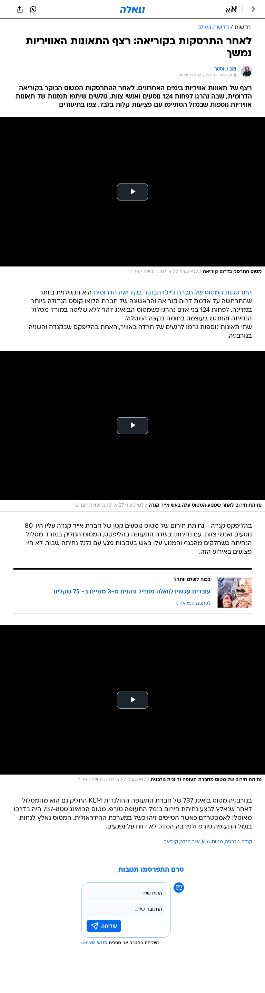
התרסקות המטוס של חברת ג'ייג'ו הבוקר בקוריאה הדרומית (173, 293)
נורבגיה (232, 842)
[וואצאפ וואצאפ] (33, 9)
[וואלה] (132, 9)
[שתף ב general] (19, 9)
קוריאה (171, 842)
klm (206, 842)
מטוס (217, 842)
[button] (231, 9)
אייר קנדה (190, 842)
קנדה (247, 842)
